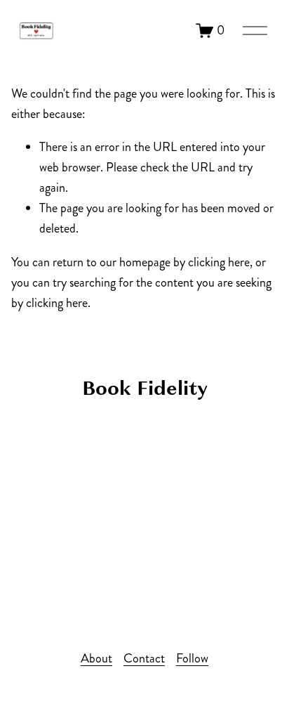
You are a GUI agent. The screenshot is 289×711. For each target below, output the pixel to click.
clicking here (219, 262)
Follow (192, 658)
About (96, 658)
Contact (144, 658)
